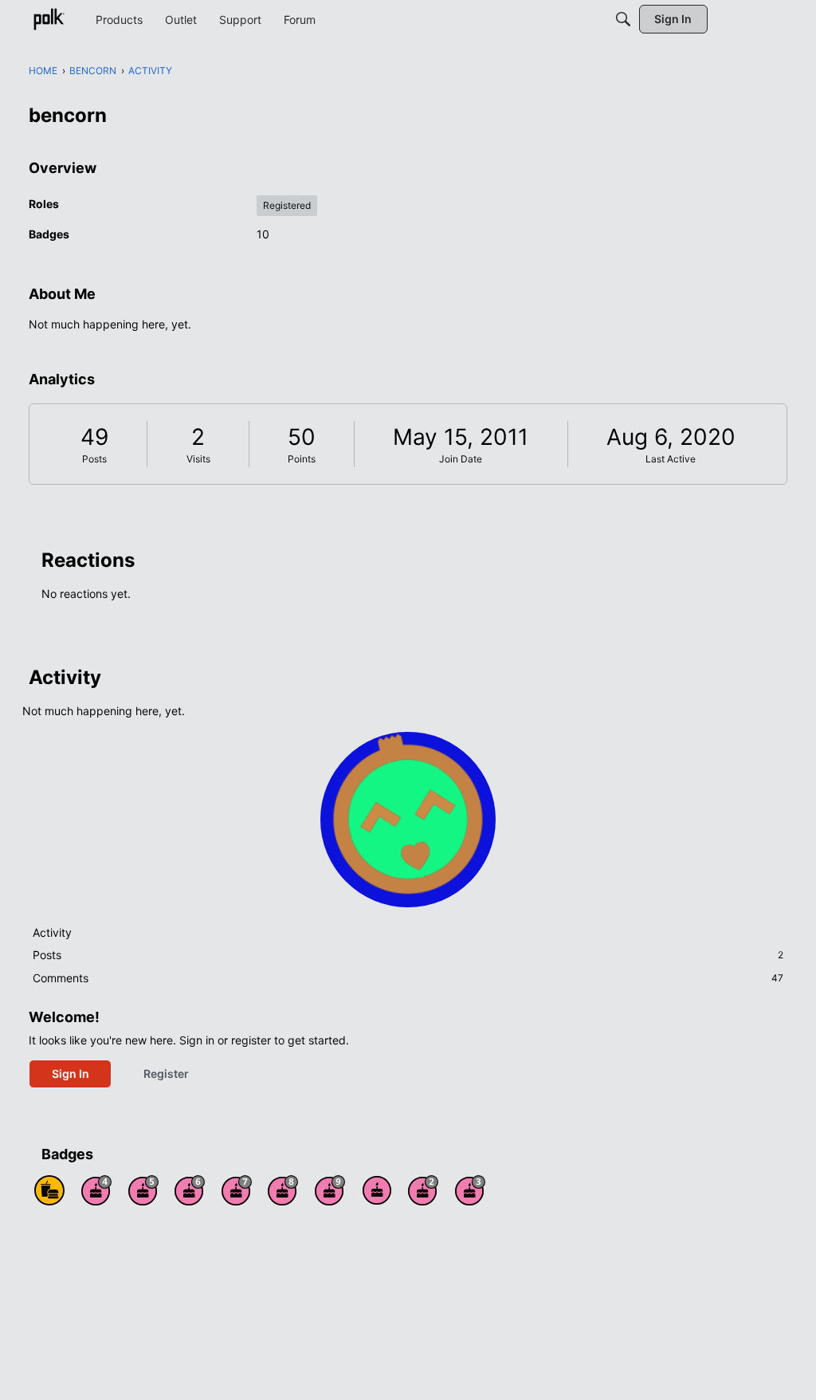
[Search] (623, 19)
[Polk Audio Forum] (48, 19)
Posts (94, 459)
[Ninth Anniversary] (330, 1190)
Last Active (670, 459)
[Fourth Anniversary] (96, 1190)
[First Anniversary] (377, 1190)
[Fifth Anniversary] (143, 1190)
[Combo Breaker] (49, 1190)
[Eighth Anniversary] (283, 1190)
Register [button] (166, 1073)
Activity (52, 932)
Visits (198, 459)
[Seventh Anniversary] (237, 1190)
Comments (408, 978)
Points (302, 459)
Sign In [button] (70, 1073)
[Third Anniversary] (470, 1190)
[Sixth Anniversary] (190, 1190)
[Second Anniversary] (423, 1190)
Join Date (460, 459)
